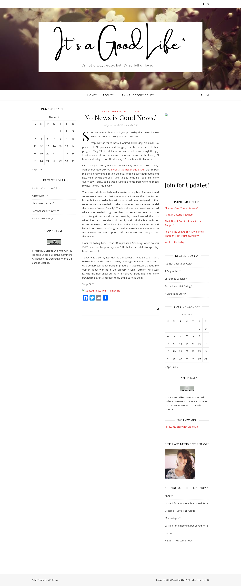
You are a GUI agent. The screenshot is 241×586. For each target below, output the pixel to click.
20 (47, 153)
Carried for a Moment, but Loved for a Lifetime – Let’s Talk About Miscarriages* (186, 511)
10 (72, 138)
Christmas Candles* (43, 203)
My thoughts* (111, 111)
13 (47, 146)
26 (41, 161)
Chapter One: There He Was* (181, 208)
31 (72, 161)
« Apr (35, 169)
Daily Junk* (131, 111)
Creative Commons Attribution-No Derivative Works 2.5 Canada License (52, 258)
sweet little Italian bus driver (128, 169)
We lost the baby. (175, 242)
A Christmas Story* (42, 218)
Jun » (42, 169)
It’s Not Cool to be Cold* (46, 188)
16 (66, 146)
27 (47, 161)
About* (108, 95)
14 (54, 146)
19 (41, 153)
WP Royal (52, 579)
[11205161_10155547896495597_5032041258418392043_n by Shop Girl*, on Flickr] (187, 464)
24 (72, 153)
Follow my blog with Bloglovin (181, 426)
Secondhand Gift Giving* (45, 210)
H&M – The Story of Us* (137, 95)
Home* (92, 95)
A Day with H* (40, 195)
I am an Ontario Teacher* (179, 214)
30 (66, 161)
